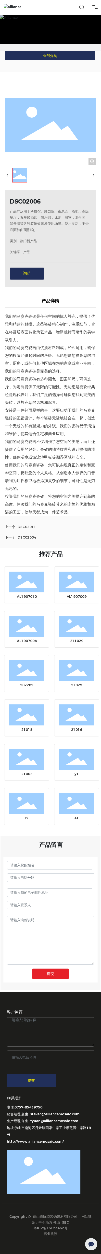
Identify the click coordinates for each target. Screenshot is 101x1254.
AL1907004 (27, 641)
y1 (77, 774)
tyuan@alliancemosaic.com (54, 1121)
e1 (77, 818)
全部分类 (50, 56)
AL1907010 (27, 596)
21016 (76, 729)
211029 (76, 641)
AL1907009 (77, 596)
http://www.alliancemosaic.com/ (35, 1141)
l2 (26, 818)
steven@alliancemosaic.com (54, 1114)
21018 (26, 729)
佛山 (56, 1222)
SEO (65, 1222)
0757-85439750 (28, 1107)
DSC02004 (27, 537)
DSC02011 (27, 527)
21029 (76, 685)
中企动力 (45, 1222)
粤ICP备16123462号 (50, 1228)
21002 (26, 774)
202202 (26, 685)
